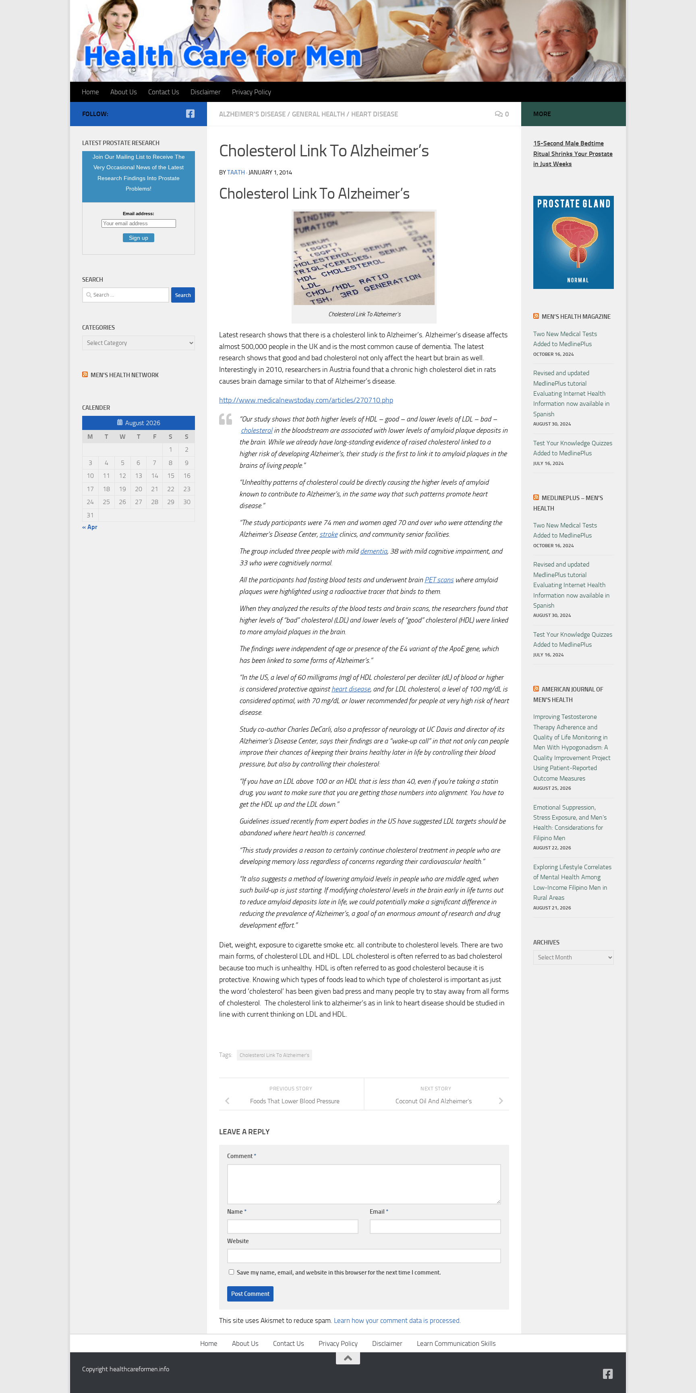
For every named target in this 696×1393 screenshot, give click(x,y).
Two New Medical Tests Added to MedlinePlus (565, 339)
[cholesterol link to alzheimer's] (364, 302)
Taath (236, 172)
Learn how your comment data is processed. (397, 1320)
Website (238, 1241)
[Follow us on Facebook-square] (190, 113)
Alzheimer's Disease (252, 114)
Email (379, 1211)
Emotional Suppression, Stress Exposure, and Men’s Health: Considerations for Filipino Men (570, 822)
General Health (318, 114)
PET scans (439, 579)
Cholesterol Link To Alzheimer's (274, 1055)
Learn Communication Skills (456, 1343)
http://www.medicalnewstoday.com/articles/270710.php (306, 400)
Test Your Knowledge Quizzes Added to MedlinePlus (572, 448)
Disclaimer (206, 92)
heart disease (350, 689)
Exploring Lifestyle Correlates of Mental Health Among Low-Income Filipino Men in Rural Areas (572, 882)
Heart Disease (374, 114)
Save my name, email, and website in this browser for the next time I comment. (339, 1272)
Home (90, 92)
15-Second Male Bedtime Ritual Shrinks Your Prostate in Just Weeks (573, 153)
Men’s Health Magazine (576, 316)
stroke (328, 534)
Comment (241, 1156)
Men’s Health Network (125, 375)
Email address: (138, 213)
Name (236, 1211)
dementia (373, 551)
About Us (123, 92)
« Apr (89, 527)
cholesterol (256, 430)
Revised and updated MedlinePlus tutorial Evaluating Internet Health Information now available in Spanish (571, 393)
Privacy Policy (251, 92)
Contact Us (163, 92)
